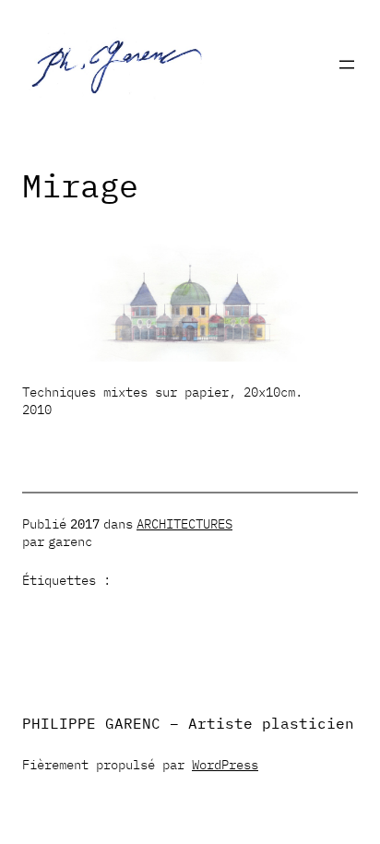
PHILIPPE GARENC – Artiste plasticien (188, 722)
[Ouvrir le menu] (347, 64)
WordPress (225, 764)
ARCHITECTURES (184, 523)
